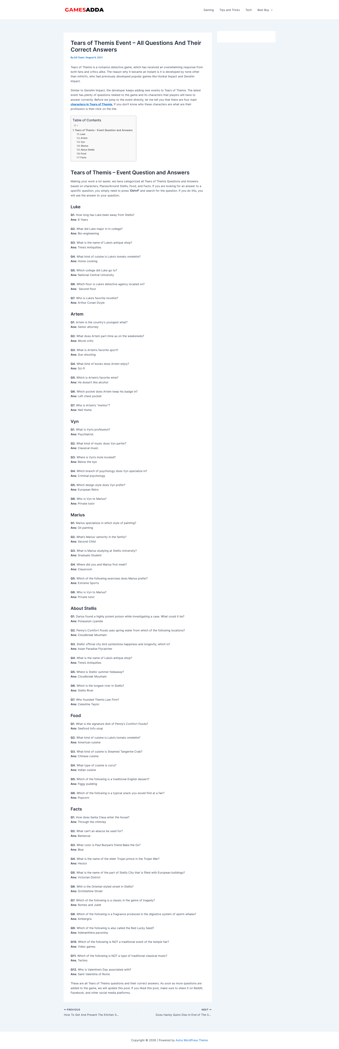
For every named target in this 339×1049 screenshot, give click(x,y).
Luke (82, 134)
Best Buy (263, 10)
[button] (271, 10)
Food (83, 153)
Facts (83, 157)
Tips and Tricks (229, 10)
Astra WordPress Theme (192, 1040)
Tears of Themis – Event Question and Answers (104, 130)
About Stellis (87, 149)
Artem (84, 138)
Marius (84, 145)
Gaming (209, 10)
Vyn (83, 141)
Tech (248, 10)
